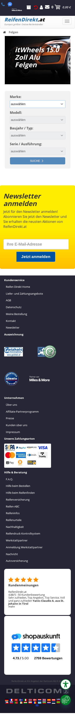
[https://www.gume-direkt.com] (58, 700)
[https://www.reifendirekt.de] (6, 700)
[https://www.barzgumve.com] (44, 703)
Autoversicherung (17, 561)
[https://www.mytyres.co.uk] (44, 700)
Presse (10, 418)
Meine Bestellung (16, 314)
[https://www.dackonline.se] (20, 700)
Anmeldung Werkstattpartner (24, 547)
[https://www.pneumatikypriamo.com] (11, 703)
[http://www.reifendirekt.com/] (37, 705)
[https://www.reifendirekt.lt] (58, 703)
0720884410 (5, 4)
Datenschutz (13, 307)
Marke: (15, 96)
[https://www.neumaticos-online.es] (49, 700)
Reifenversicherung (18, 499)
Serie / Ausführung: (26, 144)
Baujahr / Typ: (21, 128)
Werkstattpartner (17, 540)
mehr (11, 606)
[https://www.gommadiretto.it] (25, 700)
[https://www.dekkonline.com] (30, 700)
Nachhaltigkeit (15, 527)
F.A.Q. (9, 479)
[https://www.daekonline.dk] (34, 700)
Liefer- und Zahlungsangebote (24, 293)
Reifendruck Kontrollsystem (23, 533)
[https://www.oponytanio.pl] (30, 703)
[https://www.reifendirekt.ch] (16, 700)
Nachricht (12, 554)
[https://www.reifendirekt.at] (53, 700)
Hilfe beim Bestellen (18, 486)
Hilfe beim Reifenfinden (20, 493)
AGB (8, 300)
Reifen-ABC (12, 506)
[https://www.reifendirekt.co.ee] (53, 703)
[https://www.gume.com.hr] (49, 703)
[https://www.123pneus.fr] (11, 700)
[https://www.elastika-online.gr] (39, 703)
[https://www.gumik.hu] (25, 703)
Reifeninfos (13, 513)
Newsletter (12, 327)
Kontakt (11, 321)
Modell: (16, 112)
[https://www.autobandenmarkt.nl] (39, 700)
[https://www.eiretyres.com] (20, 703)
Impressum (13, 432)
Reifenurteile (13, 520)
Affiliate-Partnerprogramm (22, 411)
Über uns (11, 405)
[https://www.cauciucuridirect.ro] (34, 703)
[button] (65, 684)
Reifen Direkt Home (18, 287)
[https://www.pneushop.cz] (6, 703)
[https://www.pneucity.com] (16, 703)
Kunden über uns (16, 425)
